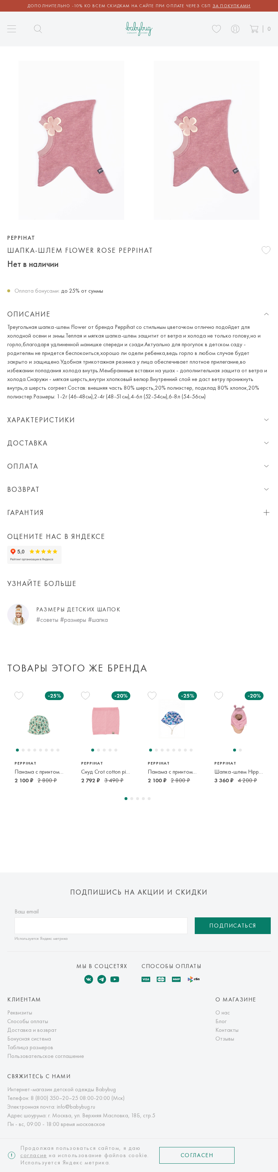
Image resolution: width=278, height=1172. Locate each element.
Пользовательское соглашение (45, 1056)
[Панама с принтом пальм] (172, 720)
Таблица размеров (30, 1047)
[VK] (88, 979)
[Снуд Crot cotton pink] (105, 720)
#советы (47, 619)
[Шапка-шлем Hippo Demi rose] (239, 720)
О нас (222, 1012)
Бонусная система (29, 1038)
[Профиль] (235, 29)
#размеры (73, 619)
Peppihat (21, 238)
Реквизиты (19, 1012)
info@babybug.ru (76, 1106)
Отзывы (224, 1038)
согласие (33, 1155)
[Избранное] (216, 29)
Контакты (227, 1030)
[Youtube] (114, 979)
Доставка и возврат (32, 1030)
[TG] (101, 979)
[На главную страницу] (139, 29)
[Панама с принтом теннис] (39, 720)
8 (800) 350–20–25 (54, 1098)
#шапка (98, 619)
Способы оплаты (27, 1021)
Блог (221, 1021)
